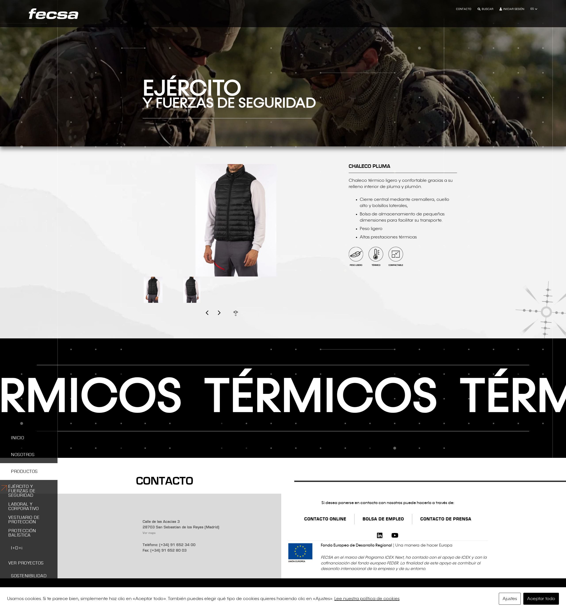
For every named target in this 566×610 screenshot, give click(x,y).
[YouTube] (394, 535)
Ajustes (510, 599)
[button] (534, 9)
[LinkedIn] (379, 535)
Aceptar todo (541, 599)
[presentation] (213, 317)
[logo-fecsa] (53, 13)
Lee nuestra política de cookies (367, 599)
